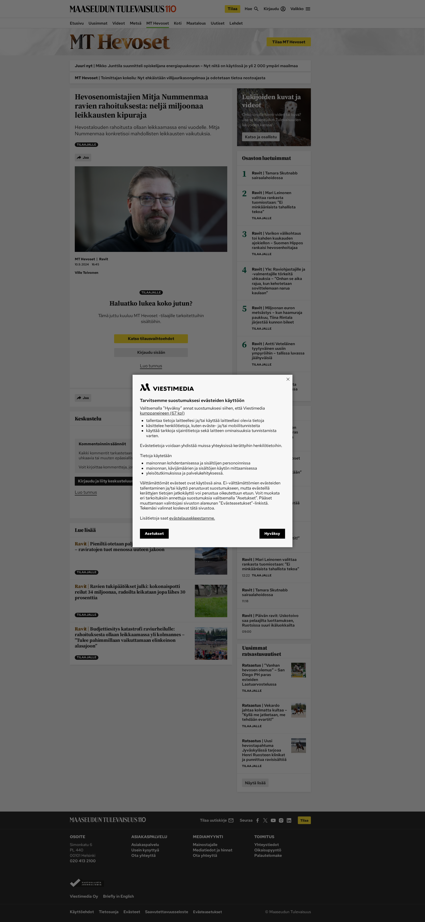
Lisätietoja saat (177, 518)
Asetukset (154, 533)
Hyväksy (272, 533)
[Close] (288, 379)
